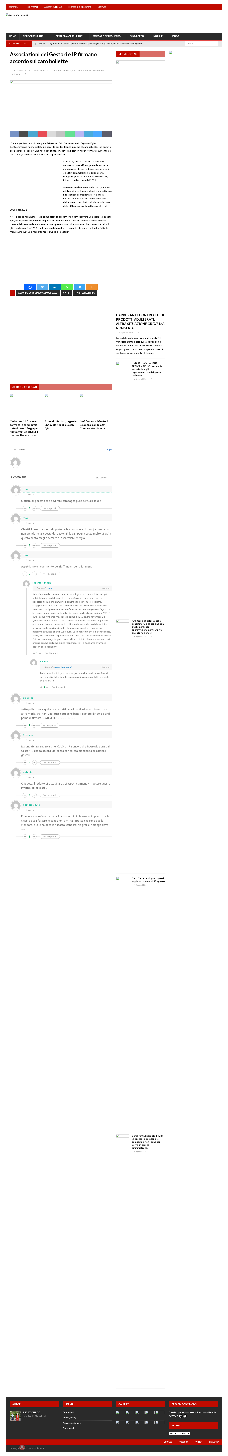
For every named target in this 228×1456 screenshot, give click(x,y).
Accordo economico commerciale (37, 293)
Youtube (102, 7)
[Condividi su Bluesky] (97, 134)
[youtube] (200, 7)
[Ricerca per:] (201, 43)
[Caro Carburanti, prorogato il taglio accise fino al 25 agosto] (122, 1002)
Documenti (68, 1428)
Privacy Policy (69, 1417)
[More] (92, 287)
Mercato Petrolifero (107, 36)
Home (12, 36)
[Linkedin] (55, 287)
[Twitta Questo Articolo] (23, 134)
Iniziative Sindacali (62, 70)
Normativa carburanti (68, 36)
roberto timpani (63, 667)
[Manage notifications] (22, 1447)
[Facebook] (206, 7)
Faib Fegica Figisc (85, 293)
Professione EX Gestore (79, 7)
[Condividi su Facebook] (14, 134)
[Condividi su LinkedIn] (33, 134)
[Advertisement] (161, 20)
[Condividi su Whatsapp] (70, 134)
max (50, 588)
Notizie (158, 36)
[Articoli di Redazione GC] (15, 1419)
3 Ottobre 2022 (22, 70)
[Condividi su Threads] (106, 134)
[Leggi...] (150, 353)
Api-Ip (66, 293)
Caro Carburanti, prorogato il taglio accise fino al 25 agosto (148, 880)
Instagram (214, 1441)
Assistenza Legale (53, 7)
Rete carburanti (33, 36)
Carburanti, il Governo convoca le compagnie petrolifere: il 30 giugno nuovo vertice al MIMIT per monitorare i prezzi (24, 428)
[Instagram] (219, 7)
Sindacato (137, 36)
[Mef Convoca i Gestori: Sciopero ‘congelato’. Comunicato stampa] (96, 406)
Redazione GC (41, 70)
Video (175, 36)
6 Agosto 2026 (126, 332)
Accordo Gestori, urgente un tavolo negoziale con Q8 (60, 425)
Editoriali (13, 7)
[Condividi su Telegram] (88, 134)
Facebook (183, 1441)
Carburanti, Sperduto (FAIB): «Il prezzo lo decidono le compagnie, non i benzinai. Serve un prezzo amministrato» (147, 1141)
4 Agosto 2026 (140, 885)
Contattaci (32, 7)
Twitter (198, 1441)
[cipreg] (193, 147)
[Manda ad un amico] (51, 134)
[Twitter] (213, 7)
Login (108, 449)
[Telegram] (79, 287)
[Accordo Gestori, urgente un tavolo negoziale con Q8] (61, 406)
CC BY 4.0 (173, 1416)
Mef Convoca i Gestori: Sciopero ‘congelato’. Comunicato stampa (94, 425)
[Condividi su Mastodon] (79, 134)
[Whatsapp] (67, 287)
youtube (168, 1441)
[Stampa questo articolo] (60, 134)
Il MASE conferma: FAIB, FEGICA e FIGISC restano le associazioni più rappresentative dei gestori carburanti (147, 369)
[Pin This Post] (42, 134)
